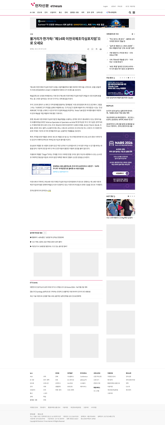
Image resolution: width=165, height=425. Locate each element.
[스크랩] (92, 49)
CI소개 (128, 386)
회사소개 (40, 414)
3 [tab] (124, 77)
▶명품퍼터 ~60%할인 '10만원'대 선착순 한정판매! (47, 237)
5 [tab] (128, 77)
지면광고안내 (111, 376)
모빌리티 (53, 12)
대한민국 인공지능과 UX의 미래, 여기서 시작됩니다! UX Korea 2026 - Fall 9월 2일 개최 (58, 287)
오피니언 (100, 12)
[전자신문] (46, 5)
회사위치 (128, 390)
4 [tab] (126, 77)
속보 (31, 376)
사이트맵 (93, 407)
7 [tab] (132, 77)
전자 (45, 12)
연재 (44, 400)
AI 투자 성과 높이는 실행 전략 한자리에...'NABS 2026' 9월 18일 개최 (119, 112)
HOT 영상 (110, 196)
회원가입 (132, 6)
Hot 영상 (70, 383)
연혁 (127, 383)
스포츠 (45, 393)
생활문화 (58, 386)
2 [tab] (134, 34)
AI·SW (32, 12)
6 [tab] (130, 77)
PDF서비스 (83, 386)
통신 (60, 12)
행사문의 (110, 380)
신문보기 (113, 6)
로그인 (127, 6)
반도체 (39, 12)
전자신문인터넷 (130, 380)
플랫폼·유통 (74, 12)
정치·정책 (90, 12)
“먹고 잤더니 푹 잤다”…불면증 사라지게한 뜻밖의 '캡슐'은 (122, 40)
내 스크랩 (96, 391)
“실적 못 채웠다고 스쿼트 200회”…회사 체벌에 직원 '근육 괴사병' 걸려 (121, 47)
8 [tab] (134, 77)
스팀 (49, 191)
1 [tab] (132, 34)
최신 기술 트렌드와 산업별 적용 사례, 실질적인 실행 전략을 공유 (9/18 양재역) (55, 296)
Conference (83, 376)
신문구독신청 (97, 376)
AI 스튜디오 (70, 380)
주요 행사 (110, 78)
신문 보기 (96, 380)
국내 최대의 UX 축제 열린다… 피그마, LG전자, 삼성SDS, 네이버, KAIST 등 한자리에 (120, 119)
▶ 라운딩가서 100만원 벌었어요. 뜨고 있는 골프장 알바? (48, 246)
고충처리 (110, 393)
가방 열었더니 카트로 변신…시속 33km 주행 (121, 54)
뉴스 (31, 373)
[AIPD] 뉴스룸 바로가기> (60, 172)
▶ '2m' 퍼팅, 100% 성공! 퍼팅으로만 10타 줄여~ (46, 242)
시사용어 (82, 383)
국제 (31, 34)
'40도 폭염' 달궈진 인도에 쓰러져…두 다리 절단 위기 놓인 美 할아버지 (121, 68)
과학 (82, 12)
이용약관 (110, 386)
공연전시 (58, 383)
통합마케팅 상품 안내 (114, 383)
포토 (56, 380)
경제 (66, 12)
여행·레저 (58, 390)
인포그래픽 (70, 390)
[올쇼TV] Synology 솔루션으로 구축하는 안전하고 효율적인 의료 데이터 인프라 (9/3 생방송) (60, 292)
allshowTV (83, 380)
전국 (44, 390)
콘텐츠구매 (97, 383)
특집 (44, 397)
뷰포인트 (70, 386)
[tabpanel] (120, 54)
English (105, 6)
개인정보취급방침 (113, 390)
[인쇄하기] (101, 49)
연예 (56, 376)
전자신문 (128, 376)
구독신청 (119, 6)
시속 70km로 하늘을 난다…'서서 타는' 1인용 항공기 (121, 61)
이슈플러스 (70, 376)
